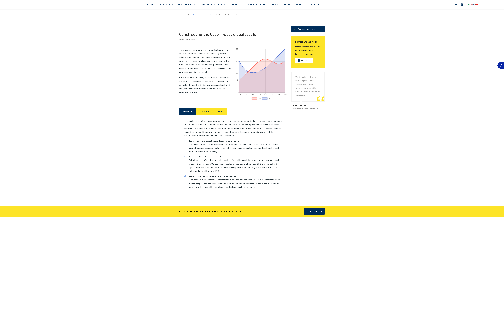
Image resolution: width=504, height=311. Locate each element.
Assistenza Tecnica (213, 5)
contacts (305, 60)
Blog (287, 5)
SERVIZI (236, 5)
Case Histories (256, 5)
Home (150, 5)
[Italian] (469, 4)
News (274, 5)
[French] (474, 4)
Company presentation (308, 29)
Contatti (313, 5)
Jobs (298, 5)
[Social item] (456, 5)
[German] (477, 4)
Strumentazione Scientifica (177, 5)
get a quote (313, 211)
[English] (472, 4)
